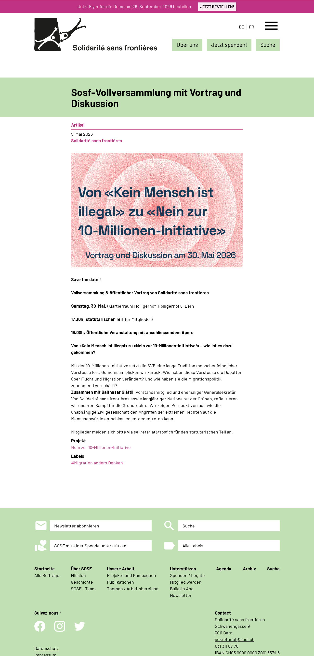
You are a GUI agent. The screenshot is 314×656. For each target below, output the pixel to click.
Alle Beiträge (46, 575)
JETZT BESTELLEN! (217, 6)
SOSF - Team (83, 588)
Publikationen (120, 582)
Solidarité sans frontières (96, 140)
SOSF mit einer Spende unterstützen (90, 545)
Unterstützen (183, 568)
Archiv (249, 568)
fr (251, 26)
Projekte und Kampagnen (131, 575)
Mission (78, 575)
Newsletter (181, 595)
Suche (267, 44)
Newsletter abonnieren (76, 525)
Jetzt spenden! (229, 44)
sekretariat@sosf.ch (153, 431)
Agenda (223, 568)
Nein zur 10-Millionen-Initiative (101, 447)
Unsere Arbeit (120, 568)
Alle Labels (193, 545)
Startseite (44, 568)
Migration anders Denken (98, 462)
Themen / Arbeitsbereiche (132, 588)
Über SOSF (81, 568)
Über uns (187, 44)
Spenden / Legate (187, 575)
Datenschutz (46, 648)
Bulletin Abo (182, 588)
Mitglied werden (185, 582)
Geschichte (82, 582)
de (241, 26)
